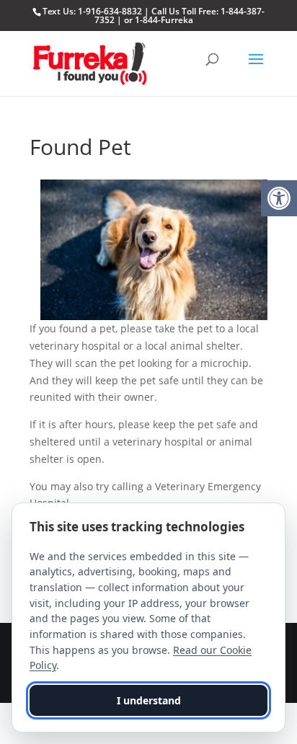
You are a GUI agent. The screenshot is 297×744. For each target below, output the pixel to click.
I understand (149, 700)
